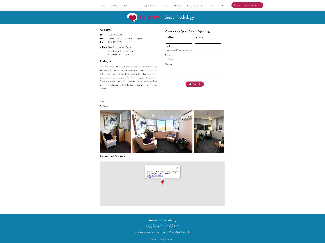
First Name (170, 37)
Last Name (199, 37)
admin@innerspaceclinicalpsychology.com (126, 38)
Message (168, 64)
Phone (167, 55)
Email (168, 46)
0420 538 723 (115, 34)
